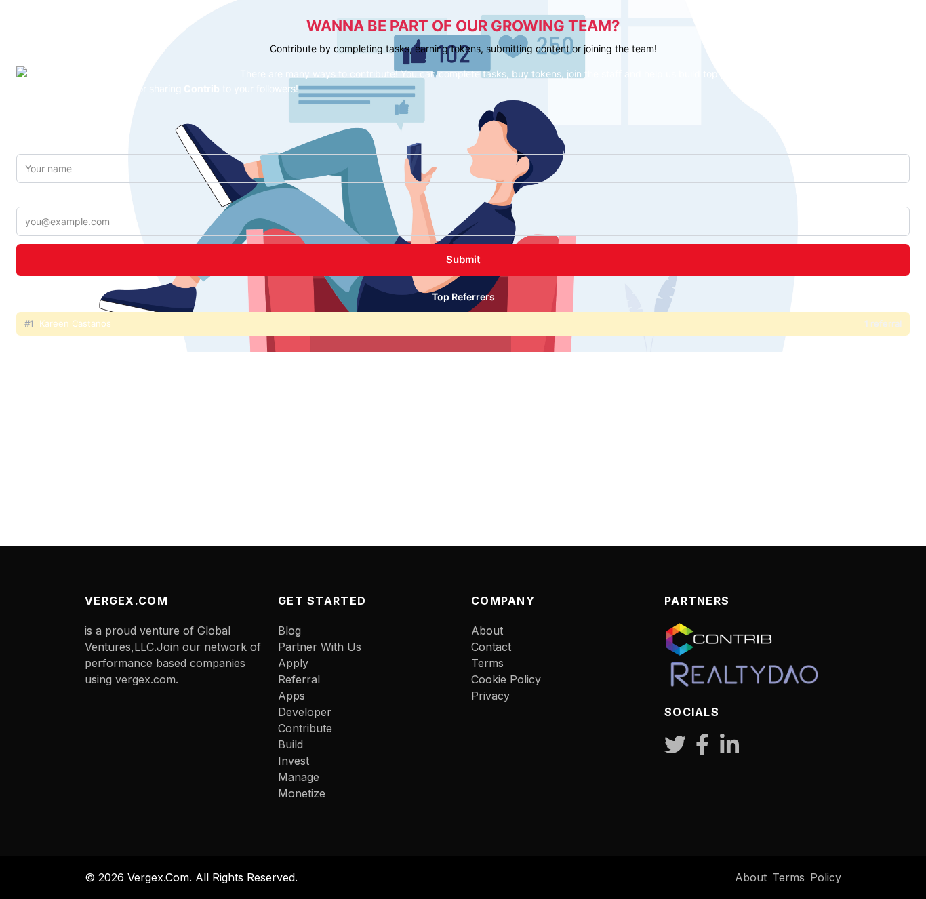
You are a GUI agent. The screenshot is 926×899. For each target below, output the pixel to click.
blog (289, 630)
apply (293, 663)
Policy (825, 877)
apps (291, 695)
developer (304, 712)
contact (491, 647)
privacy (490, 695)
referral (299, 679)
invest (293, 760)
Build (290, 744)
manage (298, 777)
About (487, 630)
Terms (788, 877)
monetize (301, 793)
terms (487, 663)
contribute (305, 728)
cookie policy (506, 679)
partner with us (319, 647)
